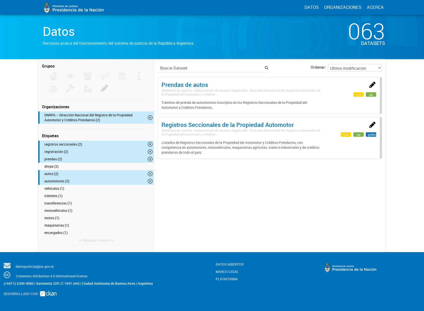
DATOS (312, 7)
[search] (266, 67)
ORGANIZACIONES (342, 7)
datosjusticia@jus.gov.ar (34, 266)
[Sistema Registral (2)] (104, 91)
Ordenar (318, 67)
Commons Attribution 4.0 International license (51, 276)
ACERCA (375, 7)
